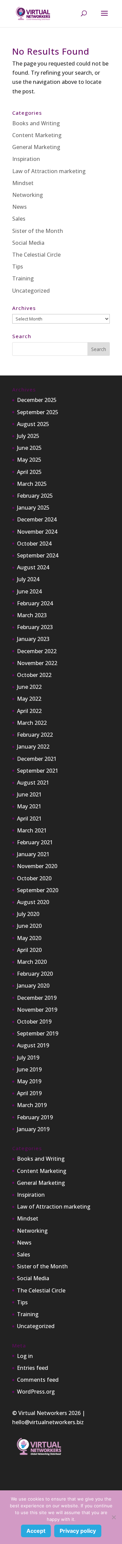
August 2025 (33, 424)
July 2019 (28, 1057)
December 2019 (37, 997)
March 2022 (32, 723)
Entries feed (32, 1368)
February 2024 (35, 603)
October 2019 (34, 1021)
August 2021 (33, 782)
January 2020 (33, 985)
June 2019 (29, 1069)
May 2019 (29, 1081)
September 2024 (37, 555)
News (19, 206)
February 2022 (35, 734)
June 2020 (29, 926)
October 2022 (34, 675)
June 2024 (29, 591)
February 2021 (35, 842)
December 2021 (37, 758)
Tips (17, 266)
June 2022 (29, 687)
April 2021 (29, 818)
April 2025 (29, 472)
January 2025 (33, 507)
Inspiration (26, 159)
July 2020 (28, 914)
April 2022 (29, 711)
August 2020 (33, 902)
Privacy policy (78, 1530)
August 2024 (33, 567)
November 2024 (37, 531)
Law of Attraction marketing (49, 171)
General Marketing (36, 147)
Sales (18, 218)
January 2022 (33, 746)
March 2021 (32, 830)
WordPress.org (36, 1391)
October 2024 (34, 543)
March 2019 (32, 1105)
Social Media (28, 242)
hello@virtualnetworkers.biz (48, 1422)
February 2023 (35, 627)
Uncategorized (31, 290)
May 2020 (29, 938)
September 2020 (37, 890)
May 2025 (29, 459)
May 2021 (29, 806)
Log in (25, 1356)
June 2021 (29, 794)
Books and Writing (36, 123)
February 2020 (35, 973)
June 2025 (29, 448)
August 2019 (33, 1045)
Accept (35, 1530)
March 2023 (32, 615)
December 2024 (37, 519)
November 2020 (37, 866)
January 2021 (33, 854)
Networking (27, 195)
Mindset (23, 183)
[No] (113, 1517)
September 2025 (37, 412)
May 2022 (29, 698)
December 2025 (37, 400)
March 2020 (32, 962)
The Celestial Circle (36, 254)
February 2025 (35, 495)
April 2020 (29, 950)
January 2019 (33, 1129)
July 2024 (28, 579)
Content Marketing (37, 135)
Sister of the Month (37, 231)
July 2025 (28, 436)
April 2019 (29, 1093)
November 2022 (37, 663)
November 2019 (37, 1009)
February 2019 (35, 1117)
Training (23, 278)
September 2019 (37, 1033)
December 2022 (37, 651)
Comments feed (38, 1379)
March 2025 (32, 484)
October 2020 (34, 878)
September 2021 (37, 770)
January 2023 (33, 639)
